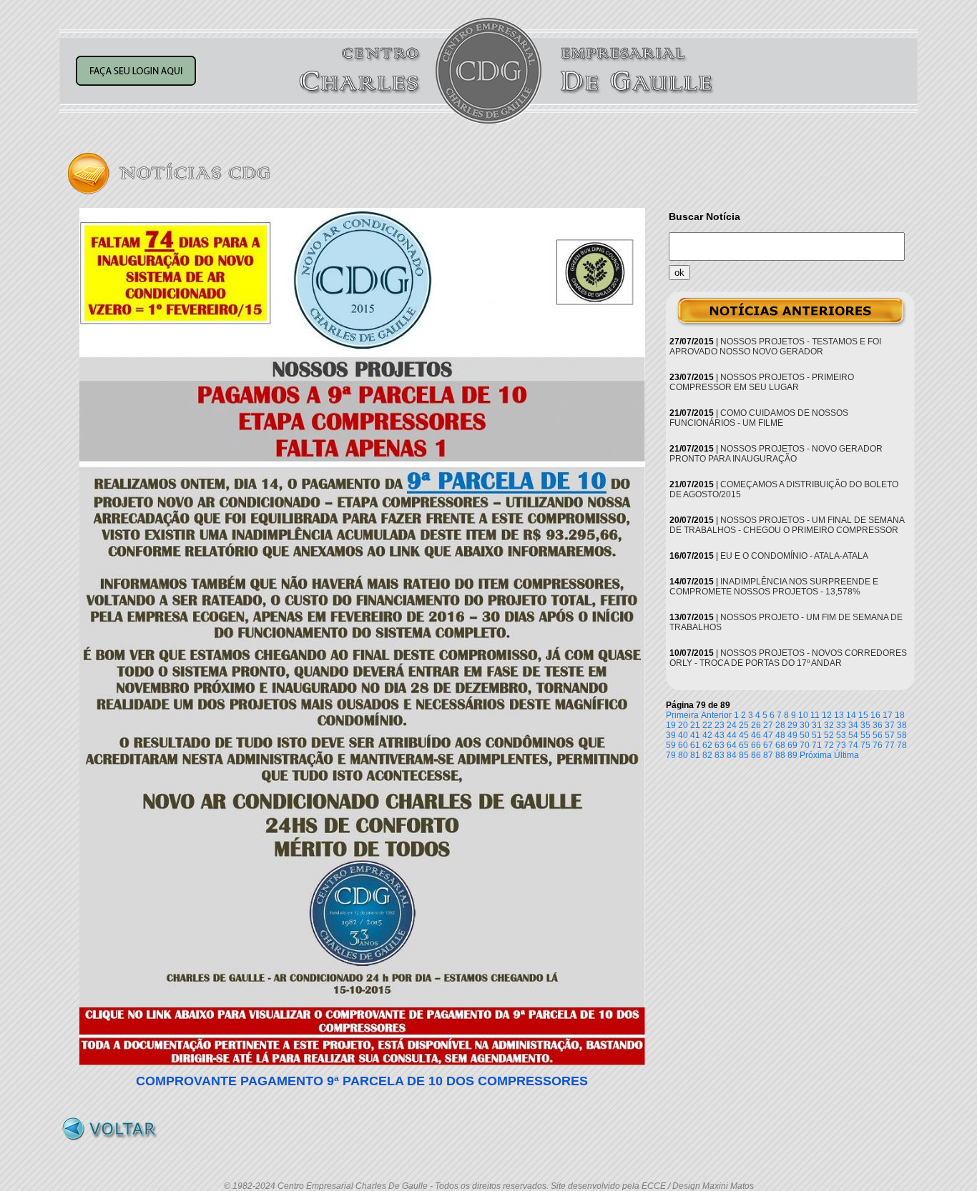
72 (829, 745)
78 (902, 745)
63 (720, 745)
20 (683, 725)
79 (671, 755)
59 (671, 745)
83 (720, 755)
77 (890, 745)
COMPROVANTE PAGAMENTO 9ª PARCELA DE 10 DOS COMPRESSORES (362, 1081)
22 (707, 725)
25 (744, 725)
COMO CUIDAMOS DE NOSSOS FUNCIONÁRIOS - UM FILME (758, 418)
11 (815, 715)
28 (780, 725)
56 (878, 735)
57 (890, 735)
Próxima (816, 755)
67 (768, 745)
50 (805, 735)
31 (817, 725)
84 (732, 755)
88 (780, 755)
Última (846, 755)
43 (720, 735)
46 (756, 735)
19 (671, 725)
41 (695, 735)
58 (902, 735)
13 (839, 715)
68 (780, 745)
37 (890, 725)
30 (805, 725)
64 (732, 745)
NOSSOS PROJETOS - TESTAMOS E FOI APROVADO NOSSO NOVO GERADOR (775, 347)
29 (792, 725)
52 (829, 735)
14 (851, 715)
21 (695, 725)
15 (863, 715)
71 (817, 745)
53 (841, 735)
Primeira (682, 715)
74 (853, 745)
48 (780, 735)
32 (829, 725)
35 (865, 725)
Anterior (716, 715)
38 (902, 725)
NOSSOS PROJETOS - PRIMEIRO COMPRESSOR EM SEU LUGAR (761, 382)
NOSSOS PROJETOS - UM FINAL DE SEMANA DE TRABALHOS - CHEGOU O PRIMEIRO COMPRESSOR (786, 525)
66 (756, 745)
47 (768, 735)
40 (683, 735)
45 (744, 735)
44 (732, 735)
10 (803, 715)
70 (805, 745)
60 (683, 745)
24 (732, 725)
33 (841, 725)
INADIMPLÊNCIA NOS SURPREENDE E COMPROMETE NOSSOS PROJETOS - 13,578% (773, 587)
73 (841, 745)
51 (817, 735)
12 (827, 715)
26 (756, 725)
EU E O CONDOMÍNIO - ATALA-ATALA (794, 556)
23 (720, 725)
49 (792, 735)
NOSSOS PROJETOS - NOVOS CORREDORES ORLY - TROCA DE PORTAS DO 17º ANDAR (788, 658)
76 (878, 745)
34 (853, 725)
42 (707, 735)
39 (671, 735)
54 (853, 735)
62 (707, 745)
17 (888, 715)
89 (792, 755)
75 (865, 745)
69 (792, 745)
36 (878, 725)
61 (695, 745)
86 (756, 755)
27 (768, 725)
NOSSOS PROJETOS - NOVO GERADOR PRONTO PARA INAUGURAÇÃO (776, 454)
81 (695, 755)
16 (875, 715)
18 (900, 715)
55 (865, 735)
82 (707, 755)
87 (768, 755)
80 (683, 755)
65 (744, 745)
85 (744, 755)
